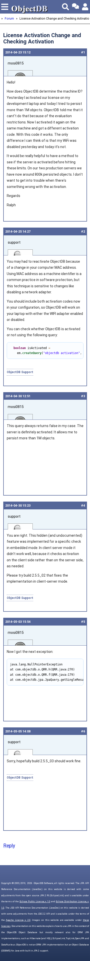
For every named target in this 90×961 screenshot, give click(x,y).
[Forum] (75, 6)
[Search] (65, 6)
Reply (9, 846)
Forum (9, 18)
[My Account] (85, 6)
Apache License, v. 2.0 (18, 920)
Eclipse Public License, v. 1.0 (35, 901)
